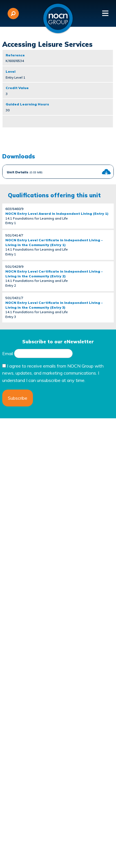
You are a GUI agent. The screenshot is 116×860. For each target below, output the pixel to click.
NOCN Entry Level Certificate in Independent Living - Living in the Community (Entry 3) (54, 304)
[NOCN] (58, 18)
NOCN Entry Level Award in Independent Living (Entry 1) (56, 213)
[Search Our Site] (13, 13)
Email (7, 353)
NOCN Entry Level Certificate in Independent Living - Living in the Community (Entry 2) (54, 273)
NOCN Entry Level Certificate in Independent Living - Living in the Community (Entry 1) (54, 242)
